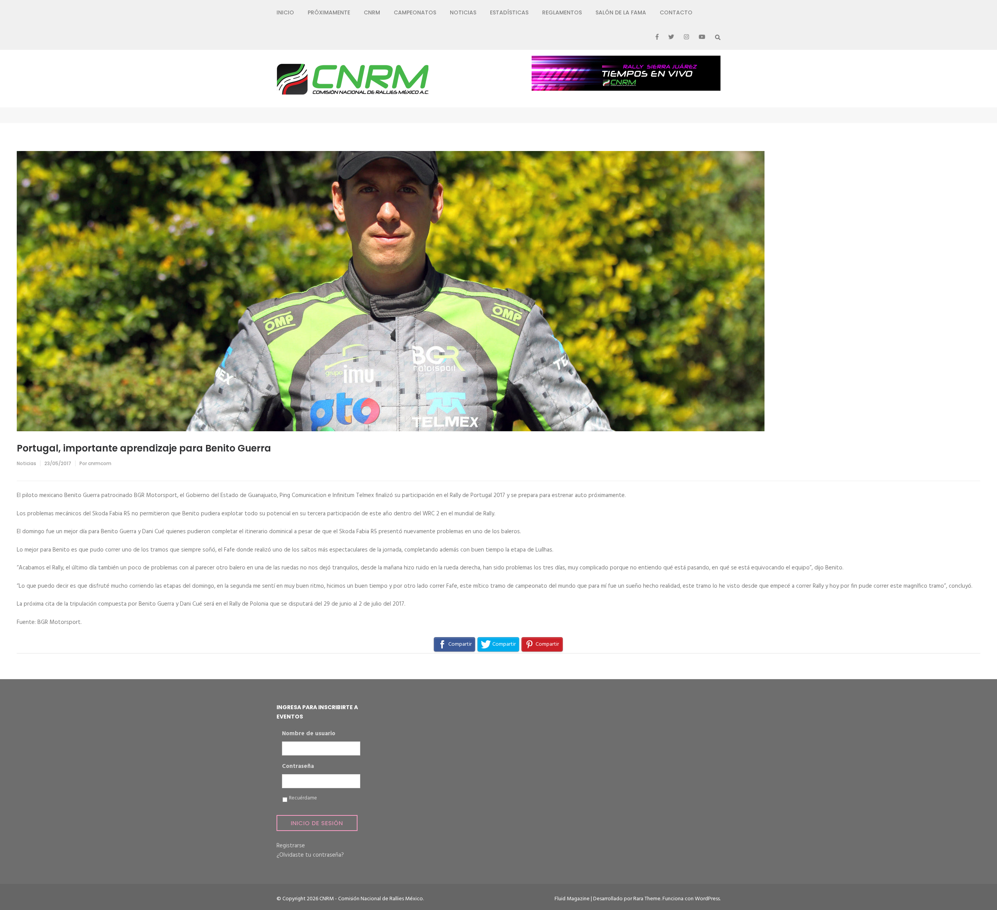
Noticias (463, 12)
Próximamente (329, 12)
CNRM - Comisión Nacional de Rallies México (371, 898)
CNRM (372, 12)
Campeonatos (415, 12)
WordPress (707, 898)
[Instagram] (686, 37)
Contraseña (298, 767)
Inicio (285, 12)
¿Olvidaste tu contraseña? (310, 855)
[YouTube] (702, 37)
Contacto (676, 12)
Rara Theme (647, 898)
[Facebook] (657, 37)
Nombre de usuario (308, 734)
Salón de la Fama (620, 12)
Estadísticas (509, 12)
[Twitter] (671, 37)
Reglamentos (562, 12)
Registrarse (291, 845)
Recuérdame (303, 798)
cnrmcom (99, 463)
